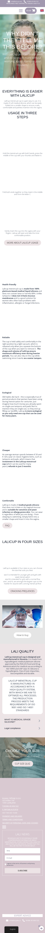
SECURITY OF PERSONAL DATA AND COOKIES (20, 823)
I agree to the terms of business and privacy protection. (21, 864)
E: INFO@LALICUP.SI (10, 809)
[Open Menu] (21, 11)
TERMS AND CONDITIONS (12, 819)
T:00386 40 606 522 (10, 806)
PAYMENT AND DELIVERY (12, 816)
